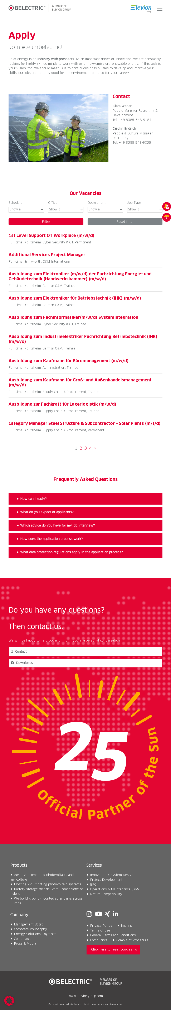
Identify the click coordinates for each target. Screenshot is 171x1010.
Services (94, 865)
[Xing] (107, 914)
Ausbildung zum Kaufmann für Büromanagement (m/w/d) (69, 361)
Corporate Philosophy (30, 929)
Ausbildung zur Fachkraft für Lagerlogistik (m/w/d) (62, 404)
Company (19, 915)
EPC (93, 884)
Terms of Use (100, 930)
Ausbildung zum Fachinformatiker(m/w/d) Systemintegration (73, 317)
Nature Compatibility (106, 894)
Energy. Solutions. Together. (35, 934)
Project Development (106, 879)
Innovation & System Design (111, 875)
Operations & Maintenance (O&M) (115, 889)
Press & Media (25, 943)
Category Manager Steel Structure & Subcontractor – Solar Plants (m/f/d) (85, 423)
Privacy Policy (101, 925)
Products (18, 865)
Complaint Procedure (132, 940)
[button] (159, 8)
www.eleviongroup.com (85, 996)
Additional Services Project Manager (47, 255)
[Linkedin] (115, 914)
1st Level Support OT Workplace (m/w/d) (51, 236)
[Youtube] (98, 914)
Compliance (22, 938)
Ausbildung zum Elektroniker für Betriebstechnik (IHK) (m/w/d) (75, 298)
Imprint (126, 925)
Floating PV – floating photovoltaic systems (47, 884)
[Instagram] (89, 914)
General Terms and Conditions (113, 935)
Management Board (28, 924)
